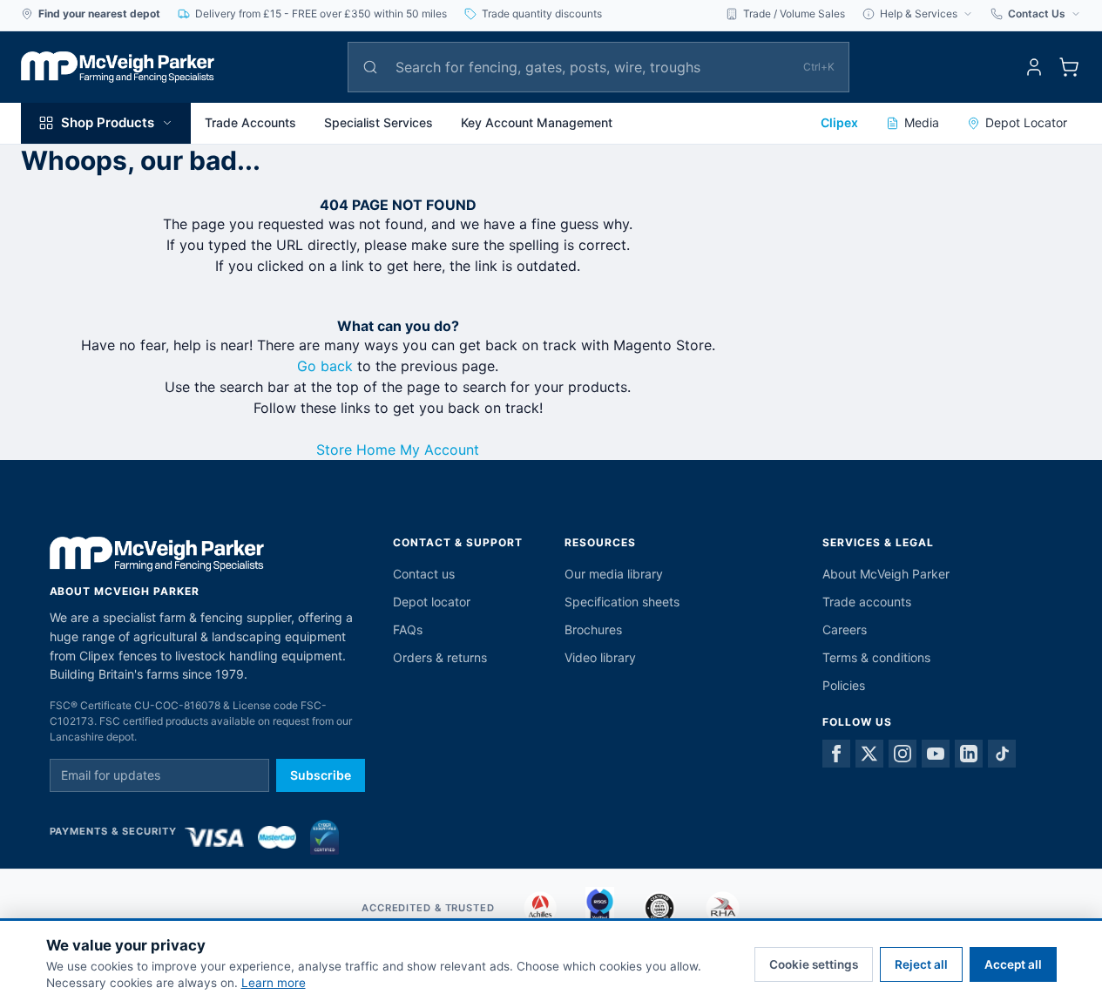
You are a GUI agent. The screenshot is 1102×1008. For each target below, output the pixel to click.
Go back (325, 366)
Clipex (839, 122)
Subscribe (320, 775)
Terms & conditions (876, 657)
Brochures (593, 629)
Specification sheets (622, 601)
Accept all (1013, 964)
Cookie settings (813, 964)
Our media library (614, 573)
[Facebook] (836, 754)
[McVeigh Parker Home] (117, 67)
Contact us (424, 573)
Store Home (356, 449)
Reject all (921, 964)
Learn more (273, 983)
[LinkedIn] (969, 754)
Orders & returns (440, 657)
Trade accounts (866, 601)
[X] (869, 754)
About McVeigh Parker (886, 573)
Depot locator (431, 601)
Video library (600, 657)
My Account (439, 449)
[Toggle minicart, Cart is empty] (1069, 67)
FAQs (408, 629)
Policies (843, 685)
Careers (844, 629)
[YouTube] (936, 754)
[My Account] (1034, 67)
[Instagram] (902, 754)
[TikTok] (1002, 754)
